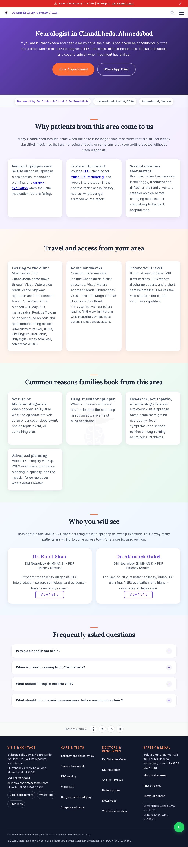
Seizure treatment (72, 766)
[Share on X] (102, 729)
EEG (86, 171)
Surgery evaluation (73, 807)
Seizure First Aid (112, 780)
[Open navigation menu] (181, 13)
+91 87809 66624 (18, 778)
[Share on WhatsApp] (93, 729)
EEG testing (68, 776)
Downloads (109, 800)
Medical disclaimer (155, 775)
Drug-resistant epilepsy (76, 797)
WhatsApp (46, 795)
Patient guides (111, 790)
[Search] (172, 13)
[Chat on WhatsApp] (179, 827)
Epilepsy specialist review (77, 756)
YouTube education (114, 811)
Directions (16, 804)
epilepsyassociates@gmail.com (27, 783)
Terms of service (154, 796)
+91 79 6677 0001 (123, 3)
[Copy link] (111, 729)
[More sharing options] (120, 729)
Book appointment (21, 795)
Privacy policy (152, 785)
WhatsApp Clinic (117, 69)
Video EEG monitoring (87, 177)
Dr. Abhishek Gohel (50, 101)
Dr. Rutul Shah (78, 101)
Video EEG (68, 786)
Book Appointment (73, 69)
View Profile (49, 594)
